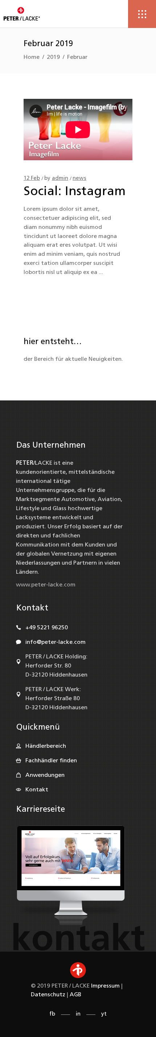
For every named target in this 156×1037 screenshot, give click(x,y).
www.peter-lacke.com (45, 585)
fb (52, 1014)
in (78, 1014)
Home (32, 57)
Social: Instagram (75, 192)
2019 (53, 57)
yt (104, 1014)
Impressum (105, 986)
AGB (75, 995)
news (79, 178)
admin (60, 178)
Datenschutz (48, 995)
